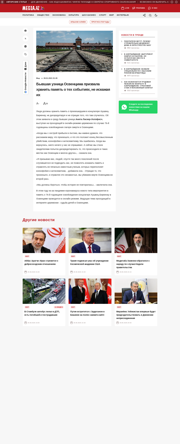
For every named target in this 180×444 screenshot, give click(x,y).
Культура (74, 15)
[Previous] (172, 2)
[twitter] (25, 38)
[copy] (25, 54)
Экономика (59, 15)
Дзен (25, 64)
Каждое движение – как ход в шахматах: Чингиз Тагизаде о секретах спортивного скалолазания (73, 2)
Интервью (123, 15)
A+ (45, 103)
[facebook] (25, 31)
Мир (111, 15)
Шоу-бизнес (89, 15)
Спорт (102, 15)
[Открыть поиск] (150, 15)
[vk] (25, 46)
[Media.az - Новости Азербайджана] (34, 8)
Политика (28, 15)
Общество (43, 15)
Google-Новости (25, 81)
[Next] (176, 2)
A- (37, 103)
